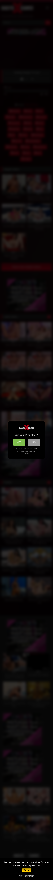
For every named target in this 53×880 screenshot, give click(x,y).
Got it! (26, 870)
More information (26, 876)
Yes (19, 442)
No (34, 442)
